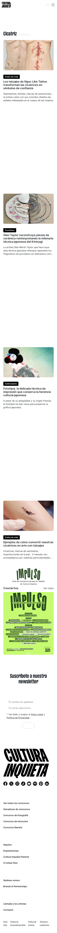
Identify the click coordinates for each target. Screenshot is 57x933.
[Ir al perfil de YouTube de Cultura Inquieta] (29, 783)
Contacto (8, 909)
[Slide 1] (28, 653)
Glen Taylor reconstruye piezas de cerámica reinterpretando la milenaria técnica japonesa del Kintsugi (28, 238)
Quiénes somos (11, 880)
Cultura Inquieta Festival (16, 856)
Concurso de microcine (15, 821)
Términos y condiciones (44, 923)
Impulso (7, 844)
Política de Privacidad (18, 717)
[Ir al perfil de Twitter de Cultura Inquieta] (11, 783)
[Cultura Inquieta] (6, 5)
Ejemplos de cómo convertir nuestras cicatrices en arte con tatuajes (28, 544)
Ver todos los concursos (16, 803)
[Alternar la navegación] (53, 5)
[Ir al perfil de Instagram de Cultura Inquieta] (17, 783)
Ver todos (48, 588)
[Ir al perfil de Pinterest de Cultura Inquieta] (41, 783)
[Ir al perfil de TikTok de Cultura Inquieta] (23, 783)
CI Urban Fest (10, 862)
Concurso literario (12, 827)
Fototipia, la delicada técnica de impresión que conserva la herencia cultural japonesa (27, 392)
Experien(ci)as (11, 850)
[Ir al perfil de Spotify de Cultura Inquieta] (35, 783)
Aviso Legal (37, 714)
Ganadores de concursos (16, 809)
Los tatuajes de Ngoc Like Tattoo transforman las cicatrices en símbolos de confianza (25, 85)
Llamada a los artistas (14, 903)
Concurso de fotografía (15, 815)
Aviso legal (5, 923)
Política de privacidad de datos (17, 923)
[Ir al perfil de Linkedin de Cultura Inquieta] (47, 783)
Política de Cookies (32, 923)
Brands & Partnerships (15, 886)
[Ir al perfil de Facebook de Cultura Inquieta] (5, 783)
